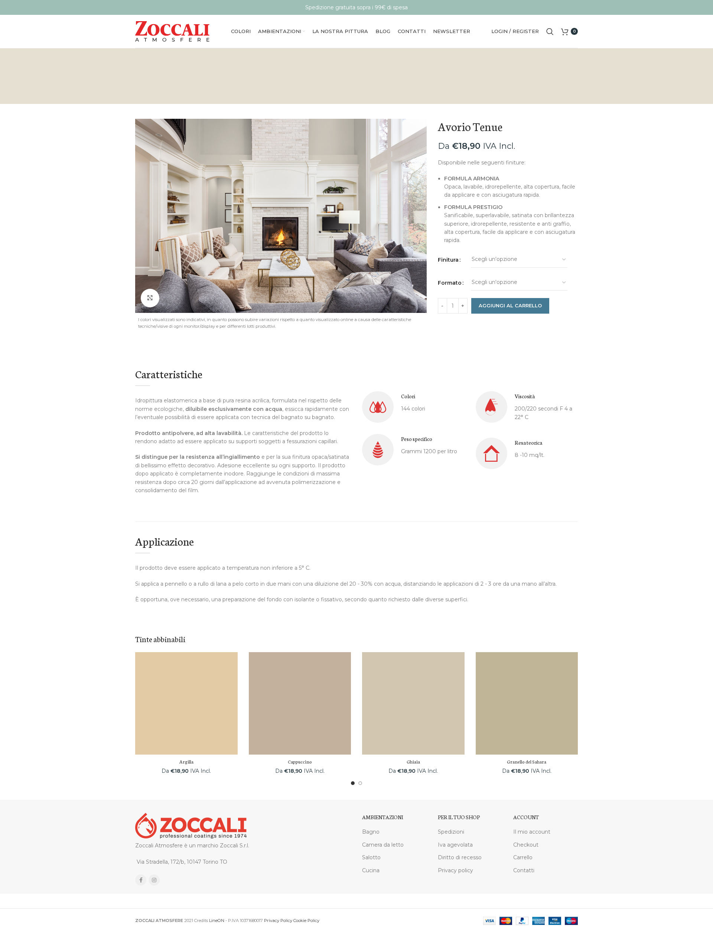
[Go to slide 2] (360, 783)
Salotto (371, 857)
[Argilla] (186, 703)
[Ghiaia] (413, 703)
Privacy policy (455, 870)
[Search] (550, 31)
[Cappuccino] (300, 703)
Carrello (523, 857)
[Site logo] (172, 30)
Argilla (186, 761)
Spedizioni (451, 831)
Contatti (523, 870)
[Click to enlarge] (150, 298)
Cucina (371, 870)
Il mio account (531, 831)
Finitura (448, 259)
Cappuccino (300, 761)
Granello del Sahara (526, 761)
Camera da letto (383, 844)
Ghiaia (413, 761)
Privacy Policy (278, 920)
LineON (216, 920)
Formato (450, 282)
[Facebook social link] (140, 880)
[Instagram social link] (154, 880)
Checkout (525, 844)
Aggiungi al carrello (510, 305)
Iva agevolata (455, 844)
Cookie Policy (306, 920)
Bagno (371, 831)
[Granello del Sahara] (527, 703)
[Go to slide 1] (353, 783)
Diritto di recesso (460, 857)
